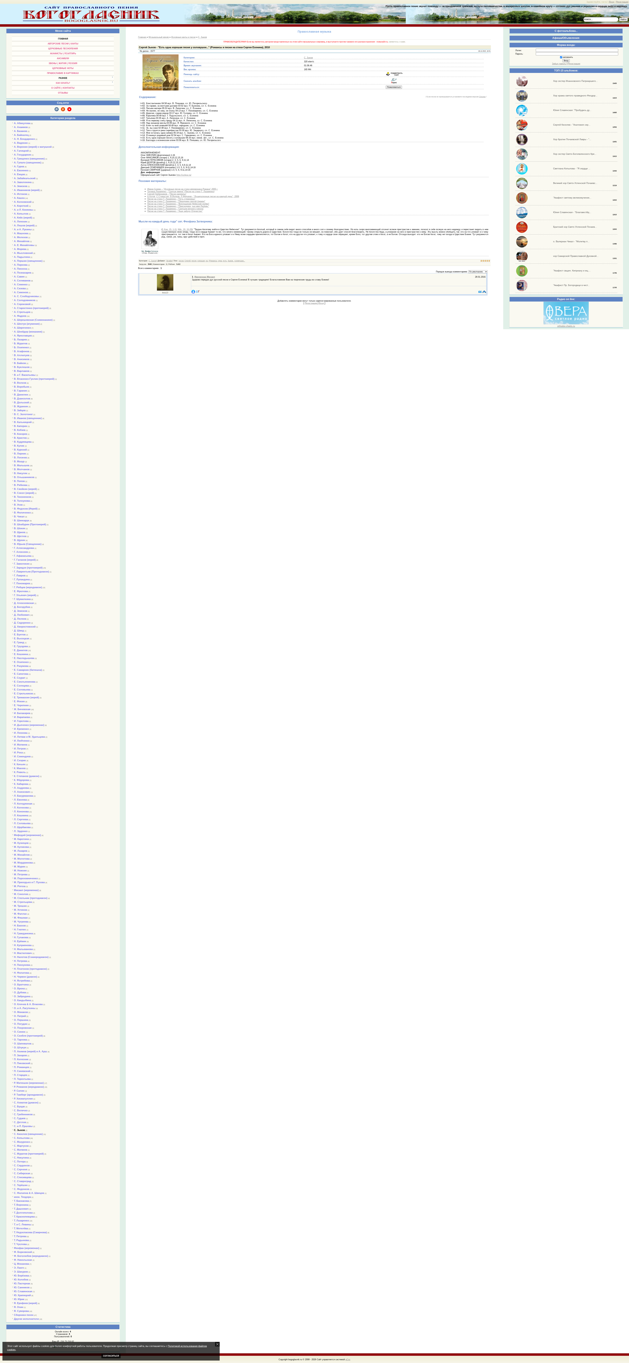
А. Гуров (19, 166)
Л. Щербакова (22, 827)
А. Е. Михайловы (24, 245)
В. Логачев (20, 457)
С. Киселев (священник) (28, 1134)
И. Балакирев (22, 713)
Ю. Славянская (23, 1291)
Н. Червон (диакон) (25, 976)
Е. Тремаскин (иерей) (26, 697)
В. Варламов (21, 371)
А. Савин (19, 276)
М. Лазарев (20, 850)
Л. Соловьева (22, 823)
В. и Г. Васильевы (25, 374)
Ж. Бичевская (22, 709)
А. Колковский (22, 201)
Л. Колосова (21, 807)
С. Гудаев (19, 1118)
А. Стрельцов (22, 312)
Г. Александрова (24, 548)
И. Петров (20, 748)
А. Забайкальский (24, 178)
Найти (623, 19)
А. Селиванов (22, 280)
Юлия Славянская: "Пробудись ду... (572, 110)
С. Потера (20, 1161)
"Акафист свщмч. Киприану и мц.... (572, 270)
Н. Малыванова (23, 949)
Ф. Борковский (23, 1252)
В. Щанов (19, 532)
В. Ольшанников (24, 477)
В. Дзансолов (22, 398)
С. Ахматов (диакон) (26, 1102)
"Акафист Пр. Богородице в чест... (571, 285)
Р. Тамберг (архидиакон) (28, 1094)
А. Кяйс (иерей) (23, 217)
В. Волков (20, 382)
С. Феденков (21, 1189)
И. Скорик (20, 760)
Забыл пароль (559, 63)
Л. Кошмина (21, 815)
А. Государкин (22, 154)
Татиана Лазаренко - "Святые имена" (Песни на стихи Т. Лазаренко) (180, 191)
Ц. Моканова (21, 1263)
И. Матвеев (20, 744)
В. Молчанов (21, 469)
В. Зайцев (20, 410)
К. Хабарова (21, 784)
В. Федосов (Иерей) (26, 508)
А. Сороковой (22, 304)
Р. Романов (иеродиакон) (29, 1086)
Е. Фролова (21, 591)
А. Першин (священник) (28, 260)
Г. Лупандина (22, 579)
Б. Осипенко (21, 347)
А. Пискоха (20, 268)
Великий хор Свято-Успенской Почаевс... (575, 183)
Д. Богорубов (22, 607)
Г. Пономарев (22, 583)
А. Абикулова (22, 123)
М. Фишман (21, 917)
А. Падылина (22, 256)
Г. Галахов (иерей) (25, 559)
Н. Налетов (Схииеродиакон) (31, 957)
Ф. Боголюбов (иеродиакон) (31, 1256)
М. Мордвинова (23, 862)
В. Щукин (19, 540)
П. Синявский (22, 1071)
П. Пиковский (22, 1063)
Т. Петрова (20, 1236)
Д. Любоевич (22, 614)
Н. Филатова (21, 972)
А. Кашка (19, 197)
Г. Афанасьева (22, 555)
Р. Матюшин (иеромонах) (29, 1082)
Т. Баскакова (21, 1200)
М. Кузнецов (21, 843)
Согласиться (111, 1356)
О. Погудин (20, 1023)
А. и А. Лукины (23, 229)
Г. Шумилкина (22, 599)
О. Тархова (20, 1039)
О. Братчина (21, 984)
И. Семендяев (22, 756)
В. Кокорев (20, 433)
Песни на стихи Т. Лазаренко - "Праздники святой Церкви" (176, 201)
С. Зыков (19, 1130)
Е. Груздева (21, 646)
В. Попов (19, 481)
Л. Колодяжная (23, 803)
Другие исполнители (26, 1318)
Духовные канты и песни (183, 37)
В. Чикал (19, 516)
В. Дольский (21, 402)
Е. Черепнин (21, 705)
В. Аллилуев (21, 355)
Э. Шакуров (21, 1271)
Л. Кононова (21, 811)
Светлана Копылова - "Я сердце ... (571, 168)
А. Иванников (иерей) (27, 190)
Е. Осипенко (21, 662)
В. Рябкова (20, 485)
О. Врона (19, 988)
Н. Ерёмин (20, 941)
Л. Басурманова (23, 795)
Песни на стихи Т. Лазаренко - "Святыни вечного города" (175, 208)
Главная (142, 37)
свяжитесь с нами (397, 42)
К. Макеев (20, 768)
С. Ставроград (22, 1181)
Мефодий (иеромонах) (27, 835)
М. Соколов (21, 894)
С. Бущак (19, 1106)
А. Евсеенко (21, 170)
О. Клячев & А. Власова (28, 1004)
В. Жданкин (21, 406)
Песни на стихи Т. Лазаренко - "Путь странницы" (171, 199)
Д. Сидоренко (22, 622)
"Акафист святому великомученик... (572, 197)
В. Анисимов (21, 359)
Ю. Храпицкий (22, 1295)
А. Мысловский (23, 253)
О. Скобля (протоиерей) (28, 1035)
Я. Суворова (21, 1311)
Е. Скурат (19, 677)
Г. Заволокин (21, 563)
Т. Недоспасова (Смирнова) (30, 1232)
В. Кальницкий (23, 422)
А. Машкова (21, 233)
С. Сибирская (22, 1173)
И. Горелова (21, 721)
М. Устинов (20, 909)
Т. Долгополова (23, 1212)
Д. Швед (19, 630)
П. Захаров (20, 1055)
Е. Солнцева (21, 685)
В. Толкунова (22, 500)
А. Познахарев (22, 272)
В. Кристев (20, 437)
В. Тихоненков (22, 496)
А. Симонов (21, 292)
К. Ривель (20, 772)
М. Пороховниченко (26, 878)
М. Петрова (20, 874)
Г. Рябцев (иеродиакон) (28, 587)
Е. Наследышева (24, 658)
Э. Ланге (19, 1267)
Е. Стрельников (23, 693)
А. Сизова (20, 288)
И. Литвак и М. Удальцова (29, 736)
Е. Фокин (19, 701)
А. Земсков (20, 186)
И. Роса (18, 752)
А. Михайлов (21, 241)
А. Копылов (21, 213)
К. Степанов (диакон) (26, 776)
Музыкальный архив (159, 37)
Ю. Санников (21, 1287)
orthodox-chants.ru (566, 326)
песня (193, 261)
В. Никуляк (20, 473)
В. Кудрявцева (22, 441)
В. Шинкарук (21, 520)
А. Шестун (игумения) (27, 323)
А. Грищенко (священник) (29, 158)
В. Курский (20, 449)
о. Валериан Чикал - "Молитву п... (571, 241)
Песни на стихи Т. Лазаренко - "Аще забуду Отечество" (175, 211)
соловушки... (239, 261)
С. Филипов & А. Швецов (29, 1193)
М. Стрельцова (23, 902)
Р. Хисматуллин (23, 1098)
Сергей (188, 261)
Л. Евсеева (20, 799)
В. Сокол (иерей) (24, 492)
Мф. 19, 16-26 (185, 229)
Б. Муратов (20, 343)
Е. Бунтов (20, 634)
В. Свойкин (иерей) (25, 489)
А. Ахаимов (21, 127)
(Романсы (213, 261)
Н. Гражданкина (23, 933)
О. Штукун (20, 1047)
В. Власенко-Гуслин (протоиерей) (34, 378)
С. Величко (21, 1110)
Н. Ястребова (22, 980)
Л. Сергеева (21, 819)
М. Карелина (21, 839)
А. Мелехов (21, 237)
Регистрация (622, 2)
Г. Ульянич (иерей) (25, 595)
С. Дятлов (20, 1122)
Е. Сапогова (21, 673)
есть (225, 261)
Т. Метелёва (21, 1228)
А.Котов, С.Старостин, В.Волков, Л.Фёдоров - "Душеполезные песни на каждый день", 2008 (193, 196)
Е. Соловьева (22, 689)
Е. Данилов (21, 650)
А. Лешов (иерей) (24, 225)
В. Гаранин (20, 390)
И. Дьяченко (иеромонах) (29, 725)
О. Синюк (19, 1031)
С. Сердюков (22, 1165)
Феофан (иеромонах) (26, 1248)
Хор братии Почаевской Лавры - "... (572, 139)
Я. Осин (18, 1307)
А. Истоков (20, 194)
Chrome (482, 97)
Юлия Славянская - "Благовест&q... (572, 212)
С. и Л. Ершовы (23, 1126)
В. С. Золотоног (23, 414)
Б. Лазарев (20, 339)
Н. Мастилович (23, 953)
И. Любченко (21, 740)
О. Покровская (23, 1027)
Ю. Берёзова (21, 1275)
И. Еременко (21, 728)
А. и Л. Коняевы (23, 209)
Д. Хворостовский (25, 626)
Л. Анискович (22, 791)
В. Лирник (20, 453)
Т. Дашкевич (21, 1208)
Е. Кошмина (21, 654)
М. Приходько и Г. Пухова (29, 882)
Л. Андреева (21, 787)
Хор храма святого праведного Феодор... (575, 95)
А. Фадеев (20, 315)
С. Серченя (20, 1169)
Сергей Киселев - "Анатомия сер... (571, 124)
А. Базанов (20, 131)
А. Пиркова (20, 264)
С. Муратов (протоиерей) (29, 1153)
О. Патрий (20, 1016)
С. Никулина (21, 1157)
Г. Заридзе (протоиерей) (28, 567)
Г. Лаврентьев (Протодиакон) (31, 571)
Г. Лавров (19, 575)
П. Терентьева (22, 1079)
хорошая (201, 261)
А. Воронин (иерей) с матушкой (33, 146)
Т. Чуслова (20, 1244)
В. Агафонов (21, 351)
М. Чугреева (21, 921)
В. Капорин (20, 426)
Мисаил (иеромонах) (26, 890)
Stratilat (169, 261)
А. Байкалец (21, 135)
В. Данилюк (21, 394)
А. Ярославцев (23, 335)
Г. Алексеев (21, 551)
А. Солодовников (24, 300)
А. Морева (20, 249)
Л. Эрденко (21, 831)
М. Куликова (21, 846)
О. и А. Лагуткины (24, 1008)
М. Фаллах (20, 913)
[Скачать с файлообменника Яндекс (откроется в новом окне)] (394, 83)
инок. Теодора (22, 1197)
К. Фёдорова (21, 780)
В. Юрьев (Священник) (27, 544)
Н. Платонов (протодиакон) (30, 968)
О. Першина (21, 1020)
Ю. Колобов (21, 1279)
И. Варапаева (22, 717)
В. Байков (20, 363)
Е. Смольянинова (24, 681)
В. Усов (18, 504)
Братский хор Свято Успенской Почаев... (575, 227)
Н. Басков (20, 925)
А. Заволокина (22, 182)
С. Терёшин (21, 1185)
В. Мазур (19, 461)
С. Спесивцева (22, 1177)
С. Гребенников (23, 1114)
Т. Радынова (21, 1240)
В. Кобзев (19, 430)
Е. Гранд (19, 642)
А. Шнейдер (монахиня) (28, 331)
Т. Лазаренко (21, 1220)
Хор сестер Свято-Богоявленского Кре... (574, 154)
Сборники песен (23, 1315)
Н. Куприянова (22, 945)
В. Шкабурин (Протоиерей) (30, 524)
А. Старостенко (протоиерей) (31, 308)
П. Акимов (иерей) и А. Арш (30, 1051)
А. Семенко (21, 284)
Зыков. (230, 261)
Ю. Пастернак (22, 1283)
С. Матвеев (20, 1149)
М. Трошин (20, 905)
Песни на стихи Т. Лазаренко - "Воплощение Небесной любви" (178, 204)
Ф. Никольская (23, 1259)
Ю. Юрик (19, 1299)
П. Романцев (21, 1067)
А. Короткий (21, 205)
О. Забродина (22, 996)
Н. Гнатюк (20, 929)
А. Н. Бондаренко (24, 138)
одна (220, 261)
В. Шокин (19, 528)
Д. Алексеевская (24, 603)
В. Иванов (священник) (28, 418)
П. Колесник (21, 1059)
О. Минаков (21, 1012)
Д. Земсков (20, 610)
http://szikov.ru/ (184, 175)
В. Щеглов (20, 536)
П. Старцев (20, 1075)
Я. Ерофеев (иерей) (25, 1303)
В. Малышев (21, 465)
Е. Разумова (21, 666)
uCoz (347, 1359)
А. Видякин (21, 142)
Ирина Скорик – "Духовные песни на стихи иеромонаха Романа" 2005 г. (182, 189)
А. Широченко (22, 327)
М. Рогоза (19, 886)
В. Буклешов (21, 367)
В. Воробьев (21, 386)
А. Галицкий (21, 150)
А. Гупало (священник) (27, 162)
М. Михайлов (22, 854)
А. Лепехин (20, 221)
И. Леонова (20, 732)
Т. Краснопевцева (24, 1216)
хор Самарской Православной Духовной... (576, 256)
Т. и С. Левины (22, 1224)
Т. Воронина (21, 1204)
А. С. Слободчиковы (26, 296)
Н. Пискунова (22, 964)
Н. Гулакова (21, 937)
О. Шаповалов (22, 1043)
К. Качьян (19, 764)
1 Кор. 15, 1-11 (169, 229)
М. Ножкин (20, 870)
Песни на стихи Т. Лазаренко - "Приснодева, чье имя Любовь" (178, 206)
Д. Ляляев (20, 618)
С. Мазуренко (22, 1141)
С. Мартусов (21, 1145)
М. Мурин (19, 866)
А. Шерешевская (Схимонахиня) (33, 319)
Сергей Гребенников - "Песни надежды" (166, 194)
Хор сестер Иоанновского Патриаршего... (575, 81)
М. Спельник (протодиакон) (30, 898)
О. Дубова (20, 992)
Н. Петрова (20, 961)
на (207, 261)
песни (181, 261)
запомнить (568, 57)
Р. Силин (19, 1090)
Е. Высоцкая (21, 638)
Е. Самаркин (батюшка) (28, 669)
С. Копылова (21, 1138)
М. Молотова (21, 858)
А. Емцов (19, 174)
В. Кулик (19, 445)
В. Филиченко (22, 512)
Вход (611, 2)
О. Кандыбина (22, 1000)
